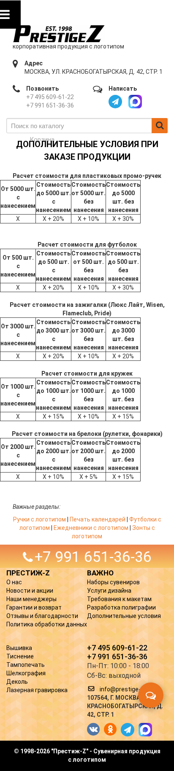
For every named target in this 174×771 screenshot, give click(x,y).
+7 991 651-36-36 (50, 105)
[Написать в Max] (135, 101)
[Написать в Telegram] (115, 101)
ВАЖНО (100, 573)
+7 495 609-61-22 (50, 97)
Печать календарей (97, 519)
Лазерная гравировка (37, 690)
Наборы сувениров (113, 582)
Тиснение (20, 656)
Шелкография (26, 673)
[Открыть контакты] (150, 695)
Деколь (17, 681)
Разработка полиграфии (121, 607)
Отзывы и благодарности (42, 616)
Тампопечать (25, 664)
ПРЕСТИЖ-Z (28, 573)
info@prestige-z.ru (125, 689)
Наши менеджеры (31, 599)
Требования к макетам (119, 599)
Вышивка (19, 648)
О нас (14, 582)
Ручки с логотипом (39, 519)
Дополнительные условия (124, 616)
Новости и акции (29, 590)
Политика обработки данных (46, 624)
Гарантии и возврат (34, 607)
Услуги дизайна (109, 590)
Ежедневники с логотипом (91, 527)
